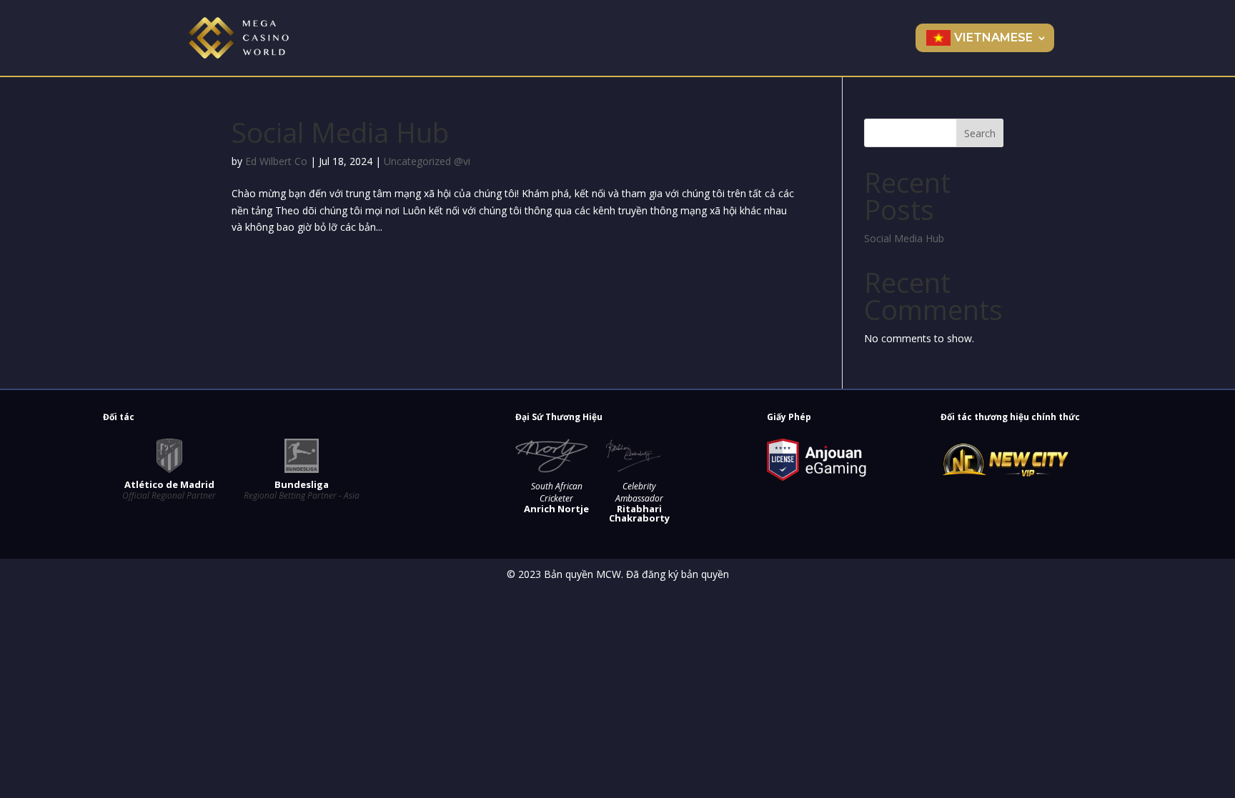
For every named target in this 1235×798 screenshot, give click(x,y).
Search (980, 133)
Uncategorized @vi (427, 161)
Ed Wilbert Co (276, 161)
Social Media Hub (340, 132)
